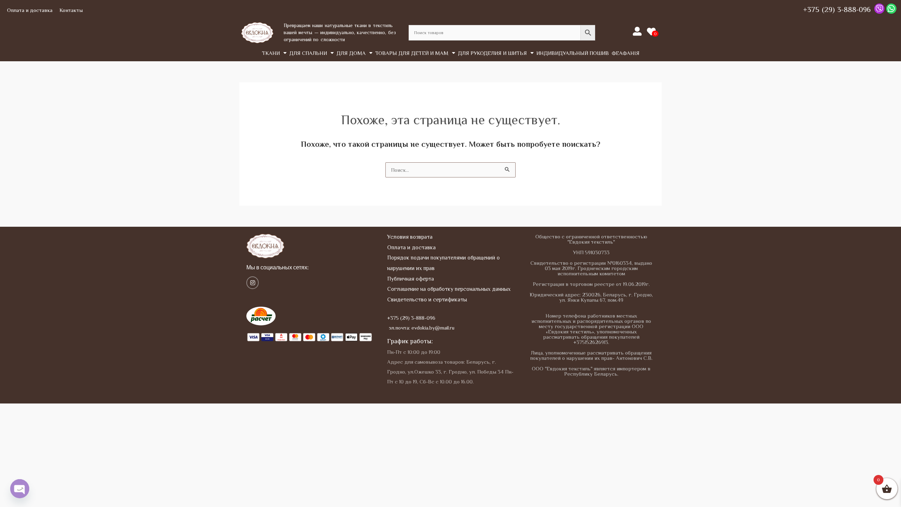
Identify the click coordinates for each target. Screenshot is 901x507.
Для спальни (308, 53)
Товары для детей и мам (411, 53)
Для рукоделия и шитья (492, 53)
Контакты (71, 10)
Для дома (351, 53)
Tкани (271, 53)
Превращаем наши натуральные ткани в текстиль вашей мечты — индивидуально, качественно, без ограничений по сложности (340, 32)
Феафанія (625, 53)
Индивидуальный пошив (572, 53)
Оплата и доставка (29, 10)
